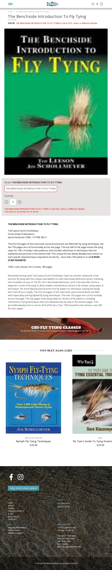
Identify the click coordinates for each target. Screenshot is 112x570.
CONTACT (12, 519)
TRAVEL (11, 508)
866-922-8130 (63, 506)
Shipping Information (17, 527)
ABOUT (11, 505)
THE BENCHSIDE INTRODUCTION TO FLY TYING (31, 188)
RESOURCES (13, 516)
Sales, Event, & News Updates (23, 488)
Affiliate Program (15, 533)
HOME (10, 12)
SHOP (10, 503)
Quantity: (9, 195)
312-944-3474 (63, 503)
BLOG (10, 514)
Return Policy (14, 530)
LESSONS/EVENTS (16, 511)
